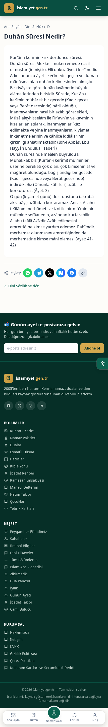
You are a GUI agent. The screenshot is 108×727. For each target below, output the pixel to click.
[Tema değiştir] (87, 8)
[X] (19, 405)
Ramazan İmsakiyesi (27, 480)
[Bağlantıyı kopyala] (82, 272)
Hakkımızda (19, 632)
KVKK (14, 646)
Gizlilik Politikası (23, 653)
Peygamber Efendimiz (28, 531)
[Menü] (98, 8)
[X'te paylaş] (49, 272)
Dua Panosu (20, 581)
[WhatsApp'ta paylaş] (27, 272)
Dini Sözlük (34, 26)
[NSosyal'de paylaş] (60, 272)
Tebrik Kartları (22, 508)
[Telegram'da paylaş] (38, 272)
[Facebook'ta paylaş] (71, 272)
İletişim (16, 639)
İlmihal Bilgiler (22, 545)
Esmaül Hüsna (22, 452)
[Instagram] (30, 405)
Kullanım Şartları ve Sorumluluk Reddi (42, 667)
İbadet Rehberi (22, 473)
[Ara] (76, 8)
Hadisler (17, 459)
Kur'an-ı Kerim (22, 430)
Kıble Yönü (19, 466)
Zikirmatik (18, 574)
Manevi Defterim (24, 487)
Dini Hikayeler (21, 552)
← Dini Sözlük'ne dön (21, 285)
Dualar (15, 444)
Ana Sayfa (12, 26)
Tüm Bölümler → (24, 559)
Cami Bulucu (20, 609)
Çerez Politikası (22, 660)
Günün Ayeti (20, 595)
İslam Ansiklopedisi (26, 566)
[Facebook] (8, 405)
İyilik (14, 588)
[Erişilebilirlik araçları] (102, 363)
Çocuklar (17, 501)
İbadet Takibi (21, 602)
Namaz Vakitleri (23, 437)
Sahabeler (18, 538)
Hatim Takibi (20, 494)
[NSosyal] (41, 405)
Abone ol (92, 348)
